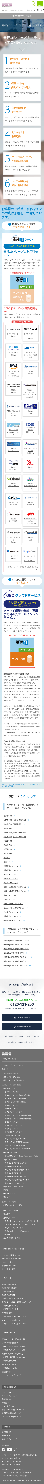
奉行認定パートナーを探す (13, 1298)
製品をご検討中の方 (9, 1284)
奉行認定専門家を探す (11, 1306)
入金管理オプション (11, 874)
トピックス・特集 (8, 1269)
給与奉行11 (8, 845)
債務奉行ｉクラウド (12, 1108)
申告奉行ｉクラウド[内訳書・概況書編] (18, 1118)
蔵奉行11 (7, 862)
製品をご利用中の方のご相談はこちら (23, 1036)
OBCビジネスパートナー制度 (14, 1346)
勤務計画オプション (11, 899)
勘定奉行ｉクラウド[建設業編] (15, 1098)
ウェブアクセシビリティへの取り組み (14, 1475)
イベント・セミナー (9, 1262)
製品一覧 (29, 10)
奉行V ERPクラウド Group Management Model (21, 1156)
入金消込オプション (11, 912)
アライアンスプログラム (12, 1375)
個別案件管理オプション (13, 920)
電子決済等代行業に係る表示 (12, 1461)
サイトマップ (6, 1455)
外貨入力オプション (11, 883)
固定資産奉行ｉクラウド (13, 1112)
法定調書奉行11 (9, 853)
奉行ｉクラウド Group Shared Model (18, 1149)
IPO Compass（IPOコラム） (12, 1259)
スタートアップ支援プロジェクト (15, 1324)
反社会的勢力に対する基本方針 (12, 1469)
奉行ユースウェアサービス (14, 1228)
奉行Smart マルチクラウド (13, 1186)
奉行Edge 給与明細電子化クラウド (16, 957)
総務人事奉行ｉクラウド (13, 1125)
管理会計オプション (11, 878)
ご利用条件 (16, 1455)
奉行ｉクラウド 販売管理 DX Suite (17, 1142)
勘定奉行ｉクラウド (12, 1092)
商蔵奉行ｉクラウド (12, 1122)
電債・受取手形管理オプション (15, 887)
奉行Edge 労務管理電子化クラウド (16, 949)
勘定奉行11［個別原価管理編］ (15, 820)
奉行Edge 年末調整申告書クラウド (16, 961)
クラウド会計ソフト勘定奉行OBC (14, 10)
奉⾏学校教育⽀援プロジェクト (14, 1316)
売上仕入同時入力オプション (14, 908)
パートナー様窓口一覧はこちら (22, 1042)
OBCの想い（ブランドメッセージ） (15, 1065)
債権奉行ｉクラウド (12, 1105)
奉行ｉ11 (6, 1190)
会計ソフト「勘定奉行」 (12, 1077)
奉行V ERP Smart (9, 1193)
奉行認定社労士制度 (10, 1360)
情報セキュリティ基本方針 (11, 1464)
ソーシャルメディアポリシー (11, 1458)
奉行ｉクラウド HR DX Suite (15, 1145)
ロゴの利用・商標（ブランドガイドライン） (17, 1472)
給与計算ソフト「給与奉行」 (14, 1080)
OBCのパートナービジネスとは (13, 1339)
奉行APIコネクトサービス (12, 1205)
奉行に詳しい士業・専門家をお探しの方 (16, 1302)
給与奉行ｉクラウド (12, 1128)
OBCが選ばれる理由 (10, 1210)
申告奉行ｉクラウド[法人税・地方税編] (18, 1115)
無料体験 (6, 1234)
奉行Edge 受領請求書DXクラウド (16, 1166)
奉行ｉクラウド (9, 1088)
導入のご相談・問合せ (11, 1238)
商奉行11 (7, 858)
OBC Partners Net (10, 1368)
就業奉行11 (8, 849)
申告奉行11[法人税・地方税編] (15, 837)
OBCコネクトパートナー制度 (14, 1350)
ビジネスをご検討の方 (10, 1343)
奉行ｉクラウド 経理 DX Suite (15, 1139)
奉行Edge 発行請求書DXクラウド (16, 1163)
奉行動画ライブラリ (9, 1265)
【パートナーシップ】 (10, 1332)
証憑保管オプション (11, 866)
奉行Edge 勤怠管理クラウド (14, 953)
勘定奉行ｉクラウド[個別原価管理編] (17, 1095)
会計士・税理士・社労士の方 (12, 1354)
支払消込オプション (11, 916)
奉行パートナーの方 (9, 1364)
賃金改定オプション (11, 895)
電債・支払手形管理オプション (15, 891)
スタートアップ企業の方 (11, 1320)
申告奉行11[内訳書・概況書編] (15, 832)
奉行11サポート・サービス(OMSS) (17, 1231)
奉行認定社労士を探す (11, 1309)
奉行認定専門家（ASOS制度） (14, 1357)
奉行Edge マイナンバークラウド (16, 965)
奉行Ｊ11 (6, 1197)
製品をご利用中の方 (9, 1288)
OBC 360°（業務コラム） (11, 1255)
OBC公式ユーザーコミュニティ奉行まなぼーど (21, 1224)
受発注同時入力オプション (13, 904)
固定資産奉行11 (9, 828)
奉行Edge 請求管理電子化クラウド (16, 940)
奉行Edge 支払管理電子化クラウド (16, 944)
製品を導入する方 (8, 1295)
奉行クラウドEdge (10, 1160)
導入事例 (6, 1214)
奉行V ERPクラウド (10, 1152)
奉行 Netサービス (10, 1291)
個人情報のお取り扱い (30, 1455)
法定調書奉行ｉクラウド (13, 1132)
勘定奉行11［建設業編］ (13, 824)
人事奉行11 (8, 841)
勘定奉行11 (8, 816)
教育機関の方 (7, 1313)
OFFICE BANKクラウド (13, 1135)
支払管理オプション (11, 870)
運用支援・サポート (10, 1218)
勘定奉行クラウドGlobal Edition (16, 1102)
